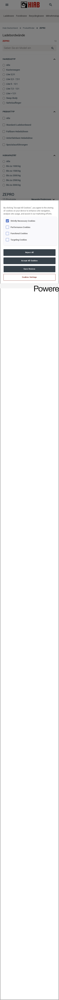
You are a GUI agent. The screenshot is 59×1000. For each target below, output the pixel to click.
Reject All (29, 252)
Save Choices (29, 269)
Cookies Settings (29, 277)
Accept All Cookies (29, 261)
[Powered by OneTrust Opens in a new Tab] (45, 286)
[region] (29, 600)
